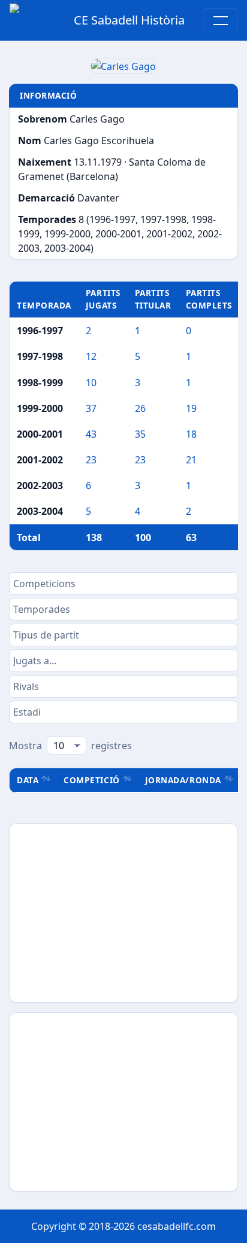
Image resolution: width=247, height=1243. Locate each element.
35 (140, 434)
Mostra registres (70, 745)
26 (140, 408)
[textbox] (123, 583)
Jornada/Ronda (183, 780)
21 (191, 459)
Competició (91, 780)
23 (91, 459)
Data (27, 780)
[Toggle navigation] (220, 20)
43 (91, 434)
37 (91, 408)
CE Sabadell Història (129, 20)
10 (91, 382)
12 (91, 356)
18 (191, 434)
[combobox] (123, 583)
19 (191, 408)
